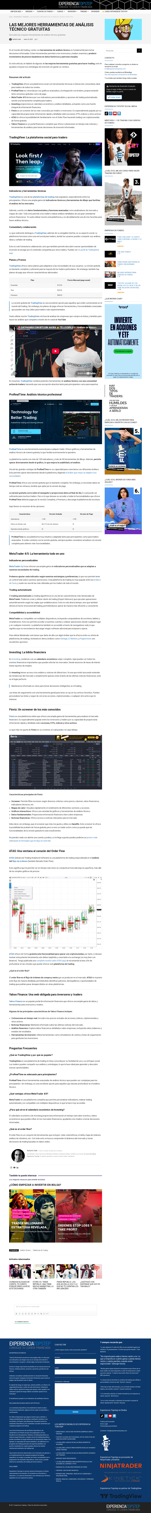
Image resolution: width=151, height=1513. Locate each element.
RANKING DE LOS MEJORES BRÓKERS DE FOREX (71, 1467)
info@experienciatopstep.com (115, 69)
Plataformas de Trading (40, 1250)
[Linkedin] (17, 1168)
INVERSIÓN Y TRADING (21, 17)
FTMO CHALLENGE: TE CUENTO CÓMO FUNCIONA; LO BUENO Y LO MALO (129, 239)
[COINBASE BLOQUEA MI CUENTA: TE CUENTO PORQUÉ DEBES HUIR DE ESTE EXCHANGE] (20, 1266)
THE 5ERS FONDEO (124, 252)
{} (44, 1313)
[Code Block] (38, 1313)
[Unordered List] (31, 1313)
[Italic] (19, 1313)
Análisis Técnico (25, 1250)
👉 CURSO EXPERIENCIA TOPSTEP (114, 11)
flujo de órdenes (19, 861)
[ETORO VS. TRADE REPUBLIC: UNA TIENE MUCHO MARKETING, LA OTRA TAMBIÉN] (44, 1266)
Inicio (11, 17)
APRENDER (95, 11)
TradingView (41, 233)
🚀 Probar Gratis (114, 97)
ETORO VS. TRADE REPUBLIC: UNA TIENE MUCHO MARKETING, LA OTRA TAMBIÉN (43, 1285)
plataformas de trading (43, 197)
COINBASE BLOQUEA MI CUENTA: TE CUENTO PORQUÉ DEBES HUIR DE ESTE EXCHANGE (19, 1285)
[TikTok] (106, 113)
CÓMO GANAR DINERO (20, 1210)
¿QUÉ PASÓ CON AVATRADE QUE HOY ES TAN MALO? (90, 1284)
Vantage (63, 638)
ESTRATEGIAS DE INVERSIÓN (23, 1214)
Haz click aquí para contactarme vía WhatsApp (121, 74)
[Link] (41, 1313)
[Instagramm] (110, 113)
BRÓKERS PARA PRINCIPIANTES (66, 1458)
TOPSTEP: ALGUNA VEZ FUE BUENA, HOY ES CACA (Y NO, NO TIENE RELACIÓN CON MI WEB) (128, 285)
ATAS (11, 858)
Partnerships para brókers (108, 1426)
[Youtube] (14, 1168)
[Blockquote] (35, 1313)
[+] (47, 1313)
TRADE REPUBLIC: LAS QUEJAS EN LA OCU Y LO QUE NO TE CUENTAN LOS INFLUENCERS (67, 1285)
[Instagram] (11, 1168)
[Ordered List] (28, 1313)
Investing (16, 659)
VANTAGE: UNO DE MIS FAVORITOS (67, 1470)
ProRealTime (15, 449)
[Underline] (22, 1313)
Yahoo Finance (16, 1001)
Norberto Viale (16, 39)
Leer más (15, 1238)
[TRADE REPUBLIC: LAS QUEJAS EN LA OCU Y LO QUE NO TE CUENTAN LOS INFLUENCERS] (67, 1266)
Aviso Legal (104, 1424)
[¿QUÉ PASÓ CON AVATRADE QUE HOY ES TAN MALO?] (91, 1266)
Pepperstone (85, 638)
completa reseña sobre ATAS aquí (51, 960)
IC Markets (73, 638)
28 (120, 289)
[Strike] (25, 1313)
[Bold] (16, 1313)
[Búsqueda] (139, 50)
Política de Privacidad (107, 1421)
